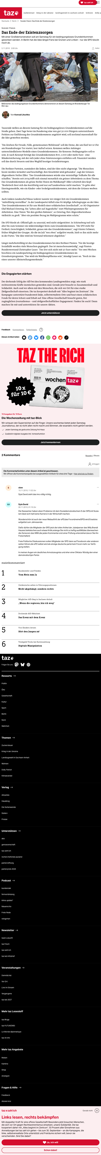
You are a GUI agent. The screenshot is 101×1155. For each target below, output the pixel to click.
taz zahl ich (6, 851)
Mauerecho (6, 906)
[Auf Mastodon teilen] (30, 338)
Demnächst (6, 975)
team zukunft (7, 938)
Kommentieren (18, 330)
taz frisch (5, 944)
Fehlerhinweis (31, 330)
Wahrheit (5, 726)
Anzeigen (5, 1076)
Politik (4, 683)
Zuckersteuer (7, 745)
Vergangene (7, 994)
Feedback (6, 1095)
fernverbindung (8, 894)
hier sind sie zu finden (83, 473)
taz (8, 658)
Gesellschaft (7, 696)
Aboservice (6, 1101)
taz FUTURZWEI (8, 1026)
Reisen (4, 1057)
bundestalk (6, 888)
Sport (4, 708)
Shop (4, 1070)
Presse (4, 819)
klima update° (7, 900)
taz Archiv (6, 1038)
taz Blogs (5, 1019)
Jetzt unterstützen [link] (50, 313)
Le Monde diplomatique (11, 1032)
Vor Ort (5, 981)
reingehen (6, 919)
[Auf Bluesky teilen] (36, 338)
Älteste (96, 456)
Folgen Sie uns (7, 665)
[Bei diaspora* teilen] (54, 338)
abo (3, 838)
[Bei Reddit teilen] (60, 338)
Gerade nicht (88, 1111)
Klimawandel (7, 776)
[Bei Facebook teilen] (42, 338)
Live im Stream (8, 987)
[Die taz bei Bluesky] (23, 666)
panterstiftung (8, 863)
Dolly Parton (7, 770)
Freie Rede (6, 912)
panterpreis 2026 (9, 869)
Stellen (4, 813)
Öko (3, 689)
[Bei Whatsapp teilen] (48, 338)
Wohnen (5, 763)
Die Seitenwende (9, 807)
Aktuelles (5, 795)
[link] (30, 13)
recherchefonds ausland (12, 857)
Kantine (5, 1064)
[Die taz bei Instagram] (29, 666)
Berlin (14, 21)
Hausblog (6, 801)
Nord (4, 720)
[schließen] (97, 1110)
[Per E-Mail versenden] (24, 338)
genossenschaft (8, 845)
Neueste (88, 456)
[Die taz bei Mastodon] (17, 666)
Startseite (5, 21)
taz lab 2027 (7, 1000)
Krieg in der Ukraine (10, 751)
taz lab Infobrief (8, 956)
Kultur (4, 702)
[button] (98, 2)
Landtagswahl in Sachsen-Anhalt (15, 757)
